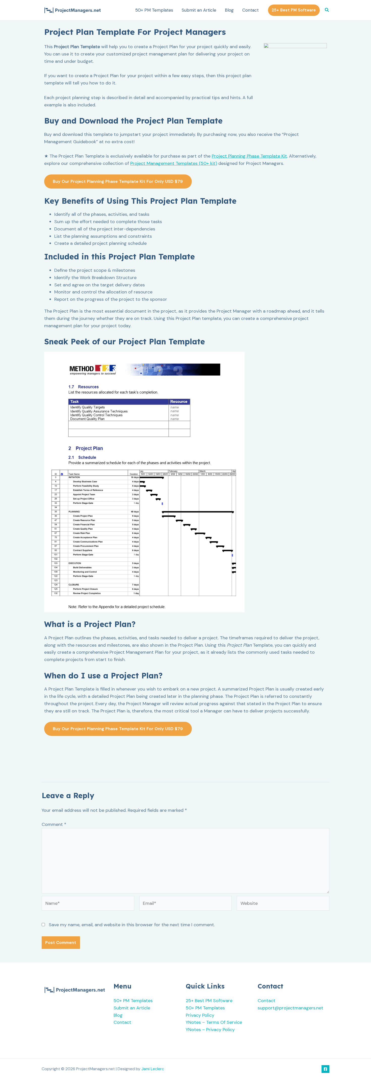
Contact (250, 10)
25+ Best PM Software (209, 1001)
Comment (54, 824)
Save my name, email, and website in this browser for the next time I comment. (132, 925)
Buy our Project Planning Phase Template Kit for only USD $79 (118, 181)
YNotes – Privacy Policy (210, 1030)
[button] (294, 10)
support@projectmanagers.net (290, 1008)
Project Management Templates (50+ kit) (173, 163)
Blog (229, 10)
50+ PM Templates (154, 10)
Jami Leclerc (152, 1068)
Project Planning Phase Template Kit (249, 156)
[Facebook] (325, 1069)
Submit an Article (199, 10)
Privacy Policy (200, 1015)
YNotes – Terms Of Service (214, 1022)
